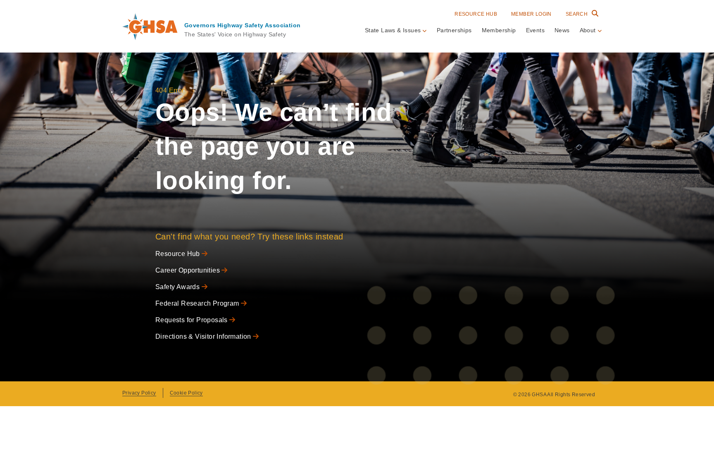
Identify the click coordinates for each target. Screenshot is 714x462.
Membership (499, 30)
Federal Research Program (198, 303)
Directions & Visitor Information (204, 336)
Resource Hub (476, 14)
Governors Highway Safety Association (242, 25)
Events (535, 30)
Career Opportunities (188, 270)
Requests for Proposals (192, 319)
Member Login (531, 14)
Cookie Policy (186, 393)
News (562, 30)
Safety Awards (178, 286)
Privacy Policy (139, 393)
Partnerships (454, 30)
